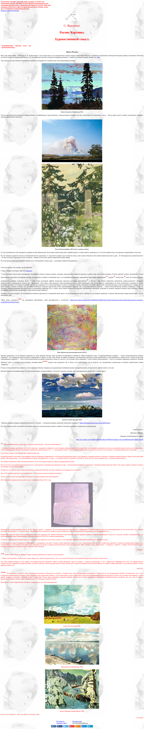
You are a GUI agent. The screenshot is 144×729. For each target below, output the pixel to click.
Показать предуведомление (10, 10)
